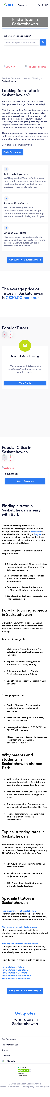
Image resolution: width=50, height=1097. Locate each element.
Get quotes (25, 1013)
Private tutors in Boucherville (16, 978)
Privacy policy (43, 1086)
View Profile (25, 383)
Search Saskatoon (25, 481)
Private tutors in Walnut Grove (16, 975)
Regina (37, 534)
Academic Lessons (21, 78)
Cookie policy (27, 1086)
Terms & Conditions (9, 1086)
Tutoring (36, 78)
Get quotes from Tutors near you (25, 990)
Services (6, 78)
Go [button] (43, 42)
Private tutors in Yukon (13, 967)
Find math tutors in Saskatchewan (19, 910)
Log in (45, 4)
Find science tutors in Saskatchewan (20, 927)
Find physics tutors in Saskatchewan (20, 943)
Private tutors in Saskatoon (15, 969)
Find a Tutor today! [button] (12, 152)
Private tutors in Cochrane (14, 972)
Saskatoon (36, 531)
